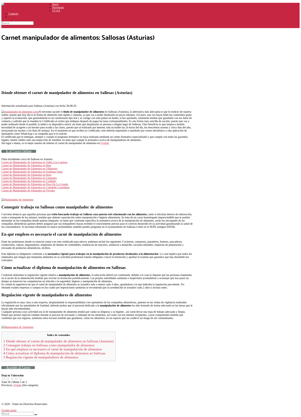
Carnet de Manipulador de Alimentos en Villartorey (29, 168)
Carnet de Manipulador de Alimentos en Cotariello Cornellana (35, 187)
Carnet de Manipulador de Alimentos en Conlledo (28, 181)
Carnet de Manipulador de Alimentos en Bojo (26, 174)
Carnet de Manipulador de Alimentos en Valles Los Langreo (34, 162)
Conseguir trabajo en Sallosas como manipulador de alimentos (48, 345)
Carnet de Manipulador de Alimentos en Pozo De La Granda (34, 184)
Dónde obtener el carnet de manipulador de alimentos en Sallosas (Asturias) (58, 341)
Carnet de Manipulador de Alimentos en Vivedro (28, 190)
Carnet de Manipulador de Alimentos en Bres (26, 165)
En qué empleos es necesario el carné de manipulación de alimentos (52, 349)
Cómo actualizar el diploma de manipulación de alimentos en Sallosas (54, 353)
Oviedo (105, 143)
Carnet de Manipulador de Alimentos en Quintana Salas (32, 171)
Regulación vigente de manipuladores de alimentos (40, 357)
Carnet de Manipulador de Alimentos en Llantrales (29, 177)
